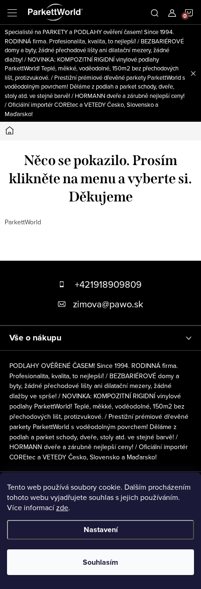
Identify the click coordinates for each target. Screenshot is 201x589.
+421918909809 (108, 284)
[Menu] (12, 12)
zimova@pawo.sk (108, 304)
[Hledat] (154, 12)
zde (62, 507)
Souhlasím (100, 562)
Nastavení (101, 529)
